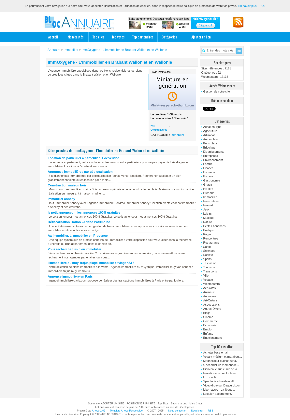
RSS (210, 410)
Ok (263, 5)
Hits (153, 125)
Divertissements (213, 151)
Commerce (210, 321)
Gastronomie (211, 180)
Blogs (206, 312)
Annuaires (209, 296)
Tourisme (209, 267)
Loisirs (207, 213)
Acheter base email (215, 352)
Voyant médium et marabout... (222, 356)
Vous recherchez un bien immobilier (74, 249)
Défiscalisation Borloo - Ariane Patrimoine (79, 222)
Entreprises (210, 155)
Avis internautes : (162, 71)
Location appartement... (218, 393)
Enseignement (212, 337)
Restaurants (211, 242)
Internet (208, 205)
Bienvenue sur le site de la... (221, 369)
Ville (206, 275)
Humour (208, 193)
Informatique (211, 201)
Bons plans (210, 143)
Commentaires (159, 130)
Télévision (209, 263)
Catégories (169, 36)
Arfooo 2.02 (98, 410)
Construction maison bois (67, 185)
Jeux (206, 209)
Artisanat (209, 135)
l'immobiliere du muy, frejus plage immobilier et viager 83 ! (91, 263)
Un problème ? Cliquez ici (166, 114)
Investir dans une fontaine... (221, 373)
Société (208, 254)
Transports (210, 271)
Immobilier (210, 197)
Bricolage (209, 147)
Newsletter (197, 410)
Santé (207, 246)
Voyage (208, 279)
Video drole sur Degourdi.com (222, 385)
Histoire (208, 188)
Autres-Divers (212, 308)
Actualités (209, 288)
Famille (207, 164)
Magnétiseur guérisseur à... (220, 360)
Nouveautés (76, 36)
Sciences (209, 250)
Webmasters (211, 283)
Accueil (53, 36)
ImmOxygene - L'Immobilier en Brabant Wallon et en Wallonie (124, 49)
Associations (211, 304)
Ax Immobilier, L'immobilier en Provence (78, 235)
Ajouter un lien (201, 36)
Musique (208, 217)
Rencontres (210, 238)
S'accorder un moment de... (221, 365)
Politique (208, 230)
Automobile (210, 139)
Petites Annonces (214, 226)
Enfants (208, 333)
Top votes (118, 36)
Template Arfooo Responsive (126, 410)
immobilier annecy (61, 199)
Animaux (209, 292)
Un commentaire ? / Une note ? (170, 118)
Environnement (213, 160)
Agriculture (210, 131)
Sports (207, 259)
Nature (207, 222)
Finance (208, 168)
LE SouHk (209, 377)
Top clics (98, 36)
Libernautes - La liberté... (219, 389)
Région (207, 234)
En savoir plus (247, 5)
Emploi (207, 329)
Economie (209, 325)
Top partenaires (142, 36)
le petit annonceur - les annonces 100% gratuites (84, 212)
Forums (208, 176)
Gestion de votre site (216, 91)
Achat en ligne (212, 126)
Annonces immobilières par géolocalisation (80, 171)
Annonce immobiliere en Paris (70, 276)
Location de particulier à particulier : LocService (83, 158)
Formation (209, 172)
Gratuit (207, 184)
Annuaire (54, 49)
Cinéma (208, 317)
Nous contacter (177, 410)
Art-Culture (210, 300)
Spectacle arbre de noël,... (220, 381)
